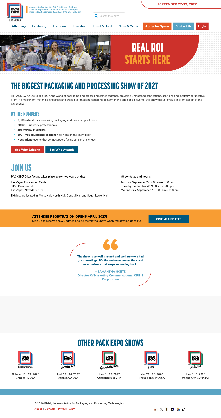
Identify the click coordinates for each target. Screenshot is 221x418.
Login (202, 26)
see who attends (62, 149)
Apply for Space (157, 26)
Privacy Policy (66, 408)
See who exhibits (27, 149)
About (38, 408)
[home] (15, 12)
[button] (19, 26)
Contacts (50, 408)
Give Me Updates (168, 219)
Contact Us (184, 26)
